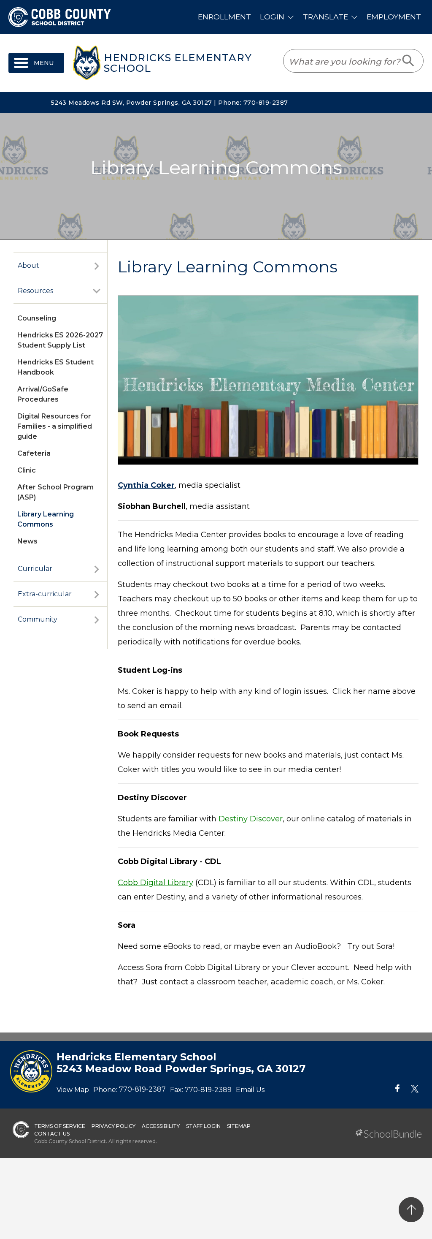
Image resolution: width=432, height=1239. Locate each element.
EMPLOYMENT (394, 16)
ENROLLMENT (224, 16)
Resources (35, 291)
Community (37, 619)
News (27, 541)
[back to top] (411, 1209)
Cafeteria (34, 453)
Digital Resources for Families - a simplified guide (54, 426)
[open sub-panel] (96, 266)
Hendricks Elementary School (178, 63)
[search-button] (408, 60)
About (28, 265)
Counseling (36, 318)
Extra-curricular (45, 594)
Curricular (35, 569)
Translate (325, 16)
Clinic (26, 470)
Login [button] (272, 16)
